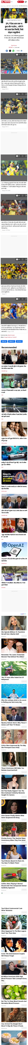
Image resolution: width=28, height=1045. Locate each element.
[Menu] (26, 2)
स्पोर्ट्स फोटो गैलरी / (15, 6)
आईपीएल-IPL (11, 341)
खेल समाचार (3, 587)
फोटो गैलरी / (9, 6)
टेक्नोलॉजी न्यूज (3, 563)
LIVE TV (21, 1)
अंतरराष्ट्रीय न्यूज (4, 371)
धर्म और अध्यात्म (4, 491)
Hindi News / (3, 6)
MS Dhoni (19, 341)
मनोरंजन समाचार (4, 443)
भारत (2, 395)
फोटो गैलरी (11, 47)
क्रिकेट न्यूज (4, 341)
